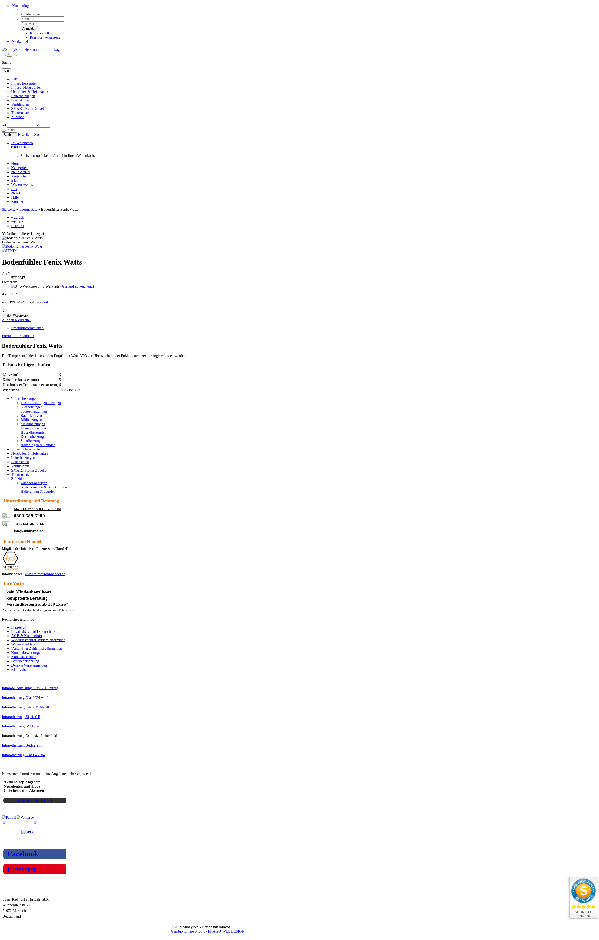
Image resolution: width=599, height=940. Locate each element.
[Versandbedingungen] (27, 832)
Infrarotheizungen (24, 83)
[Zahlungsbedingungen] (18, 817)
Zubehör (17, 117)
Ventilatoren (20, 104)
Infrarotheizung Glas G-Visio (23, 755)
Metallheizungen (33, 424)
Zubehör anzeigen (34, 483)
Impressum (19, 627)
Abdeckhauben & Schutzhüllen (44, 487)
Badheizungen (31, 415)
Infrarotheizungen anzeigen (41, 403)
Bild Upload (20, 669)
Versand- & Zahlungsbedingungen (36, 648)
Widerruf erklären (24, 644)
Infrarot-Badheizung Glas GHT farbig (30, 688)
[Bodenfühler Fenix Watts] (22, 246)
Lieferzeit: (9, 282)
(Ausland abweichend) (77, 286)
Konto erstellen (41, 33)
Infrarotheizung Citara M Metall (25, 707)
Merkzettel (19, 42)
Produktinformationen (27, 328)
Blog (14, 180)
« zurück (17, 217)
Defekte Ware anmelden (29, 665)
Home (15, 164)
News (15, 193)
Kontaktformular (23, 657)
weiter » (17, 222)
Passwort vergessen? (45, 37)
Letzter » (17, 226)
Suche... (9, 134)
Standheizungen (32, 441)
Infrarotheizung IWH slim (21, 726)
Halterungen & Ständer (38, 445)
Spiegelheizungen (34, 411)
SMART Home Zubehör (29, 109)
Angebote (18, 176)
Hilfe (15, 197)
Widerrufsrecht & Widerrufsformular (38, 640)
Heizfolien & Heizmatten (29, 92)
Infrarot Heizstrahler (26, 87)
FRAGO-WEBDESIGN (226, 931)
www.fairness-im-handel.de (45, 574)
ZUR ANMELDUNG (35, 800)
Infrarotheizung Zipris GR (21, 717)
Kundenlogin (21, 6)
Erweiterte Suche (30, 134)
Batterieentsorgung (25, 661)
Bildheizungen (31, 420)
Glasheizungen (32, 407)
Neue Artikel (20, 172)
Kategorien (19, 168)
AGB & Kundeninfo (26, 636)
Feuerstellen (20, 100)
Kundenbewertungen (26, 653)
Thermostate (20, 113)
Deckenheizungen (34, 437)
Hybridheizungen (33, 432)
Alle (14, 79)
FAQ (15, 189)
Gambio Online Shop (186, 931)
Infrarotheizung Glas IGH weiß (25, 698)
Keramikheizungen (35, 428)
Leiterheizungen (23, 96)
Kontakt (17, 201)
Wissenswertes (22, 185)
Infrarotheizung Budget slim (22, 745)
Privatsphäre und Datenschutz (33, 632)
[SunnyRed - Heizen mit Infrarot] (32, 50)
